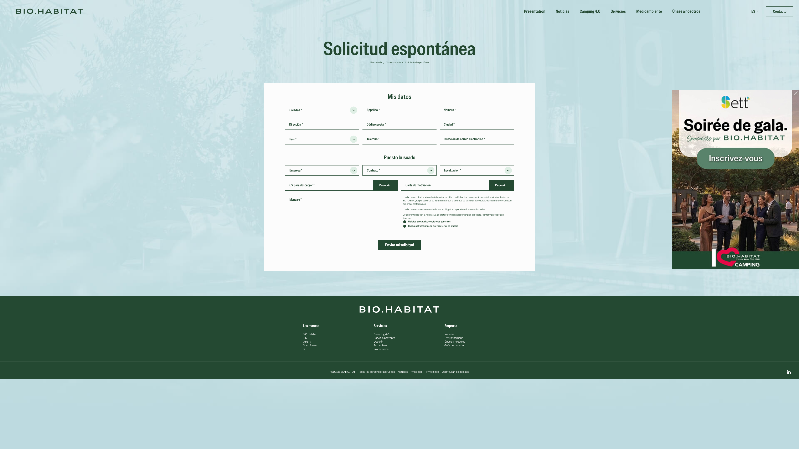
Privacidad (432, 371)
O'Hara (307, 341)
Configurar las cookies (455, 371)
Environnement (453, 337)
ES (753, 11)
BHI (305, 349)
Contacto (780, 11)
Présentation (534, 11)
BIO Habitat (310, 334)
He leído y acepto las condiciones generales (429, 221)
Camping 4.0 (590, 11)
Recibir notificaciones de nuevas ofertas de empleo (433, 226)
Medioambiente (649, 11)
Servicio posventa (384, 337)
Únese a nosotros (454, 341)
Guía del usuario (454, 345)
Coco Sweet (310, 345)
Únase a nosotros (686, 11)
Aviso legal (417, 371)
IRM (305, 337)
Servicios (618, 11)
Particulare (380, 345)
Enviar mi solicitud (399, 245)
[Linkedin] (788, 372)
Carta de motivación (418, 185)
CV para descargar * (302, 185)
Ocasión (378, 341)
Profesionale (381, 349)
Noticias (562, 11)
